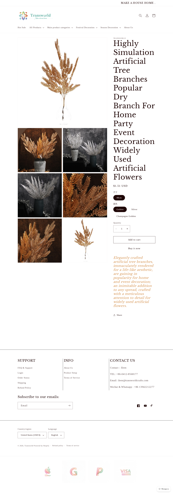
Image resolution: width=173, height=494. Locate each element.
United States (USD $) (30, 435)
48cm (119, 198)
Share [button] (119, 315)
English (54, 435)
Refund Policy (24, 388)
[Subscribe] (69, 405)
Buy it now (134, 248)
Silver (134, 209)
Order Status (23, 378)
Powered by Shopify (41, 446)
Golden (120, 209)
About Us (68, 368)
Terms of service (72, 446)
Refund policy (57, 446)
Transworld (28, 446)
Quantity (117, 223)
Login (20, 373)
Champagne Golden (126, 216)
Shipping (22, 383)
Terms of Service (72, 378)
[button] (36, 27)
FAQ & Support (25, 368)
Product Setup (70, 373)
